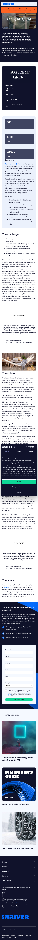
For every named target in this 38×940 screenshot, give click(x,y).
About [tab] (31, 451)
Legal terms (28, 935)
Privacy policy (5, 935)
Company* (7, 663)
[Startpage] (8, 4)
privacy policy (17, 902)
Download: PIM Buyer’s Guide (15, 804)
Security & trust (6, 937)
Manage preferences (18, 487)
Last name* (8, 656)
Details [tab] (19, 451)
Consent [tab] (6, 451)
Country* (7, 683)
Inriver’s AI (7, 587)
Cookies (13, 935)
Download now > (26, 11)
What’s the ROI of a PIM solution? (17, 848)
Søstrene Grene (10, 164)
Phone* (7, 676)
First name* (8, 650)
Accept (19, 481)
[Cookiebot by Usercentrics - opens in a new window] (28, 447)
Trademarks (20, 935)
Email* (6, 669)
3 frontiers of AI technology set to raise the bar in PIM (17, 758)
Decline (19, 492)
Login (15, 937)
